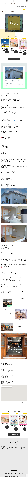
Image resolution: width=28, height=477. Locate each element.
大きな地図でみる (22, 402)
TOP (2, 3)
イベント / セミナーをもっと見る (14, 59)
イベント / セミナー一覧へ (21, 6)
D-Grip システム (17, 476)
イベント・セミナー (7, 3)
